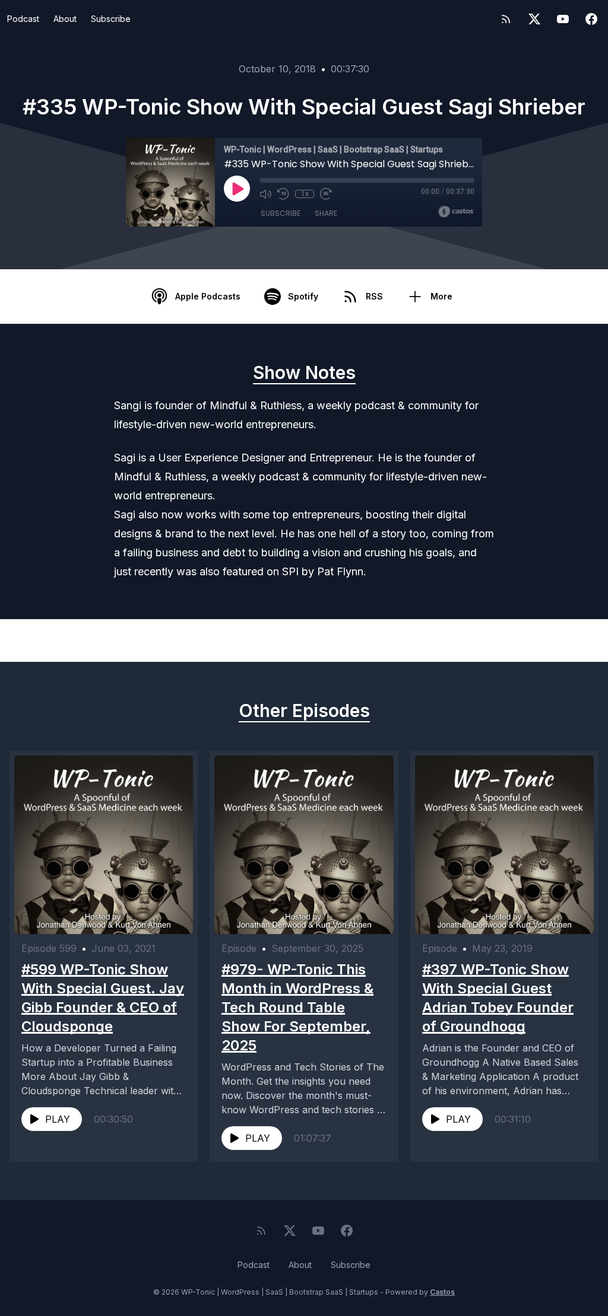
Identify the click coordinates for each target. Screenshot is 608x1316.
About (65, 19)
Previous (77, 640)
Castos (442, 1292)
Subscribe (111, 19)
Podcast (23, 19)
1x (305, 194)
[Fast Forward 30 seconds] (326, 194)
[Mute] (265, 194)
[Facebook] (591, 19)
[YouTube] (563, 19)
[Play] (237, 189)
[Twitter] (534, 19)
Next (540, 640)
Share (326, 213)
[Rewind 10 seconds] (283, 194)
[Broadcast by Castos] (455, 212)
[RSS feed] (506, 19)
